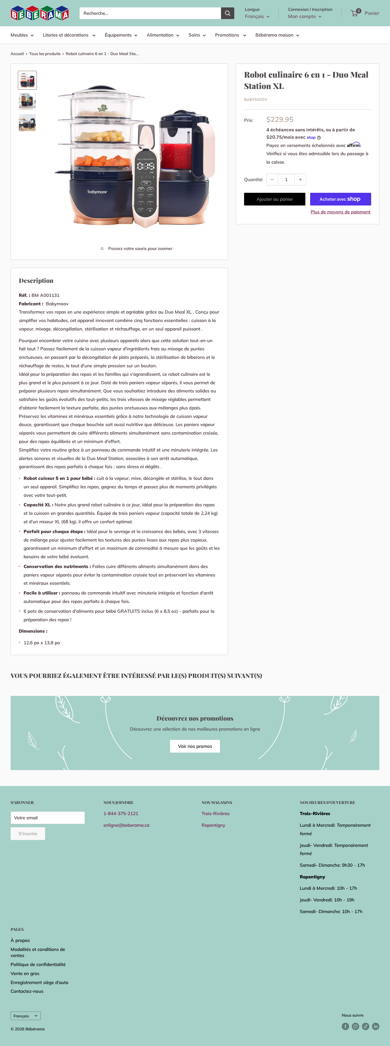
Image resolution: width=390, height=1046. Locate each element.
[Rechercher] (227, 13)
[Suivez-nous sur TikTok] (365, 1026)
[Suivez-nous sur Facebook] (345, 1026)
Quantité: (253, 179)
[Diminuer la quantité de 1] (272, 179)
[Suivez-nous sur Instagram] (355, 1026)
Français (21, 1015)
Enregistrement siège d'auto (39, 982)
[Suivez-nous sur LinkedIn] (375, 1026)
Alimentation (160, 35)
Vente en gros (25, 973)
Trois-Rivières (215, 813)
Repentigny (213, 825)
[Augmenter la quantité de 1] (300, 179)
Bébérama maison (274, 35)
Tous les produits (44, 53)
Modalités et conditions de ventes (38, 952)
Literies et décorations (66, 35)
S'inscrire (28, 833)
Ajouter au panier (275, 199)
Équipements (118, 35)
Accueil (17, 53)
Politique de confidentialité (38, 964)
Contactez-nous (27, 991)
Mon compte (302, 16)
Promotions (227, 35)
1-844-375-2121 (120, 813)
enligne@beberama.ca (126, 825)
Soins (194, 35)
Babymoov (255, 99)
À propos (20, 940)
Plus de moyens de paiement (340, 211)
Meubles (19, 35)
